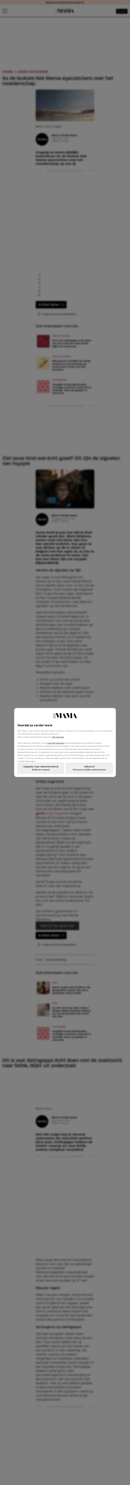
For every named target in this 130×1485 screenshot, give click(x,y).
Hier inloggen (58, 737)
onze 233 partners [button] (55, 743)
